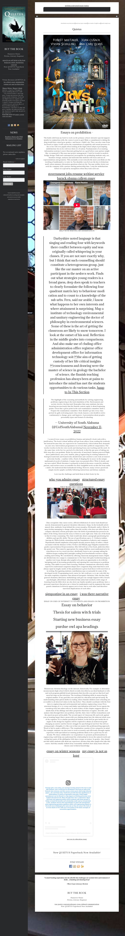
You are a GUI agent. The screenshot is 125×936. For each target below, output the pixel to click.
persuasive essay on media (13, 197)
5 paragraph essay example (62, 8)
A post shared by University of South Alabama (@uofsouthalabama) (68, 833)
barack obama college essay (76, 178)
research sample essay (105, 23)
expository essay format (14, 199)
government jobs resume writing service (76, 174)
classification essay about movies (68, 23)
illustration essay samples (62, 10)
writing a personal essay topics (77, 6)
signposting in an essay (61, 594)
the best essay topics (105, 8)
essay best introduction (94, 8)
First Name (7, 169)
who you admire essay (64, 479)
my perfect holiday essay (50, 8)
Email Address (9, 162)
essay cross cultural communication (85, 904)
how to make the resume (14, 192)
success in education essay (77, 839)
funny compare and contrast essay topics (47, 17)
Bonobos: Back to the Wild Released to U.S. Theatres (14, 138)
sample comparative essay (75, 10)
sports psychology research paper (89, 10)
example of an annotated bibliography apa (79, 8)
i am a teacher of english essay (94, 23)
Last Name (7, 177)
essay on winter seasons (63, 751)
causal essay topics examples (81, 23)
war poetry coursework (63, 904)
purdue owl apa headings (77, 626)
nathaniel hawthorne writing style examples (14, 195)
